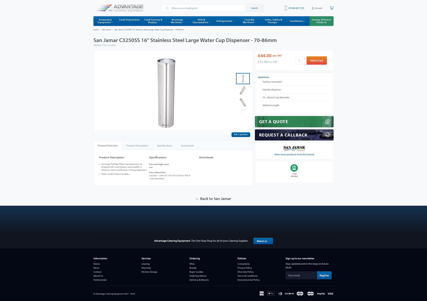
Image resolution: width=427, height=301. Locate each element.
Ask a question (241, 134)
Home (96, 29)
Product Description (137, 145)
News (96, 267)
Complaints (244, 263)
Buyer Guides (196, 271)
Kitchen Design (149, 271)
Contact (97, 271)
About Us (98, 275)
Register (326, 275)
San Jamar (106, 29)
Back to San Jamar (215, 198)
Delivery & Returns (199, 279)
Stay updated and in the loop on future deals (307, 265)
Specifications (164, 145)
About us (262, 241)
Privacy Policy (245, 267)
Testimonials (100, 279)
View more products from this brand (294, 154)
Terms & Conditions (248, 275)
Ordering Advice (197, 275)
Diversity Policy (246, 271)
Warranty (146, 267)
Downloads (187, 145)
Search (254, 8)
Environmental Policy (249, 279)
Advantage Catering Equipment (109, 293)
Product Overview (108, 145)
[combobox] (213, 8)
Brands (192, 267)
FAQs (192, 263)
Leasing (145, 263)
